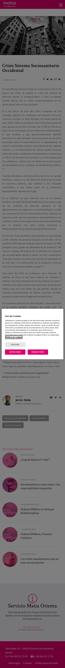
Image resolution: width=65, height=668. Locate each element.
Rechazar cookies (37, 352)
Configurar (15, 344)
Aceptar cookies (15, 352)
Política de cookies (14, 337)
